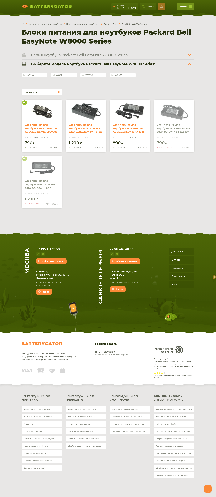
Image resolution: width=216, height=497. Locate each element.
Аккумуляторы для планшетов (82, 409)
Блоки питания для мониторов (170, 461)
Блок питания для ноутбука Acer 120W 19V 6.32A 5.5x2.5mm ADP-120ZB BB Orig (40, 186)
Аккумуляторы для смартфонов (127, 416)
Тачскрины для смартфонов (125, 409)
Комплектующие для (36, 398)
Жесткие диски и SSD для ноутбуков (173, 431)
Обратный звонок (53, 261)
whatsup (43, 254)
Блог (174, 284)
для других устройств (169, 398)
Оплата (175, 260)
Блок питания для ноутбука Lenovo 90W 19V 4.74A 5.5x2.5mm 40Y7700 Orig (41, 130)
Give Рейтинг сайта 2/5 (157, 373)
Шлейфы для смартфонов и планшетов (174, 468)
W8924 (59, 75)
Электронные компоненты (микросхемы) (175, 453)
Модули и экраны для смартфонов (128, 424)
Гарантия (177, 268)
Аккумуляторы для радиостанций (171, 439)
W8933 (118, 75)
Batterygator (42, 343)
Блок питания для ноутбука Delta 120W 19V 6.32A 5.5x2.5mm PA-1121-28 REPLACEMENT (85, 130)
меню (183, 7)
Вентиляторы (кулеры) (34, 468)
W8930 (89, 75)
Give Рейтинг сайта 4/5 (162, 373)
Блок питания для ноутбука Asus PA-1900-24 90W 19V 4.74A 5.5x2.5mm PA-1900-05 (173, 130)
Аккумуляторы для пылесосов (170, 446)
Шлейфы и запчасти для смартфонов (129, 431)
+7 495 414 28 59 (126, 8)
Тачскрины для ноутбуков (36, 446)
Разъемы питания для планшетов (83, 439)
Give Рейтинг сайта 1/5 (155, 373)
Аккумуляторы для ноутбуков (37, 409)
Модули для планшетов (79, 424)
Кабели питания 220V (166, 424)
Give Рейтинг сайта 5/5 (164, 373)
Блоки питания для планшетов (82, 416)
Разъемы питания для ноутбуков (39, 439)
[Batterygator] (24, 24)
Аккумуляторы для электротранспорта (174, 409)
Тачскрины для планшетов (80, 431)
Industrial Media (168, 349)
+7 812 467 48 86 (121, 249)
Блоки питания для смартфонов (171, 416)
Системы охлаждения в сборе (38, 461)
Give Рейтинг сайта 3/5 (160, 373)
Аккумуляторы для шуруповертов (172, 475)
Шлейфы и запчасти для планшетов (84, 446)
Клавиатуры (29, 424)
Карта (45, 292)
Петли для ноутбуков (33, 431)
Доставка (177, 252)
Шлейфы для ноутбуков (35, 453)
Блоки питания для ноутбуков (38, 416)
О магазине (178, 276)
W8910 (30, 75)
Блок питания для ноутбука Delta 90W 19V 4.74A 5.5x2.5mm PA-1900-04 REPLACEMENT (129, 130)
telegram (38, 254)
